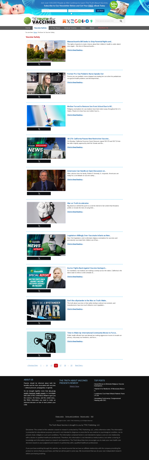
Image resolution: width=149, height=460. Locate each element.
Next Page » (79, 366)
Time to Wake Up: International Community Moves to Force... (92, 333)
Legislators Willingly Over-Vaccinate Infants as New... (89, 235)
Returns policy (84, 416)
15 (51, 366)
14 (47, 366)
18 (65, 366)
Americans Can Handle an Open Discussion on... (86, 171)
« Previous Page (32, 366)
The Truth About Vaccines (40, 21)
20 (71, 366)
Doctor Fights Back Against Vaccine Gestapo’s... (87, 268)
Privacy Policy (98, 14)
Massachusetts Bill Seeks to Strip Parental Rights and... (89, 41)
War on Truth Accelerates (78, 203)
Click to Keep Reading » (75, 50)
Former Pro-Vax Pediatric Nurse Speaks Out (85, 74)
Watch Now (74, 386)
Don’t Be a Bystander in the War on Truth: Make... (87, 300)
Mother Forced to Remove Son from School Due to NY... (90, 106)
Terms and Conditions (86, 14)
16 (56, 366)
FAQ (92, 416)
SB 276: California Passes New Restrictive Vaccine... (88, 139)
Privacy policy (60, 416)
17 (60, 366)
